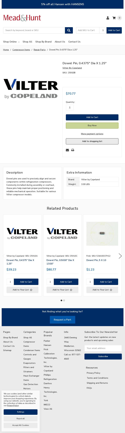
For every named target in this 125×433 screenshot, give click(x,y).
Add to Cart (114, 30)
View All (48, 408)
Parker (47, 340)
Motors (26, 388)
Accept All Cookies (20, 425)
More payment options (92, 133)
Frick (46, 349)
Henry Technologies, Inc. (50, 392)
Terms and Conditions (97, 378)
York (46, 400)
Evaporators (29, 363)
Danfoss (48, 383)
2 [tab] (64, 300)
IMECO (47, 404)
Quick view (22, 233)
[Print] (72, 150)
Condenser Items (31, 350)
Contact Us (74, 41)
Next (120, 256)
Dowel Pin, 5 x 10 (96, 260)
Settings (20, 412)
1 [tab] (61, 300)
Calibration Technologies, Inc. (50, 358)
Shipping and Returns (97, 383)
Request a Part (62, 319)
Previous (4, 256)
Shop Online (10, 41)
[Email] (67, 150)
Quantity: (70, 102)
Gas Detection (30, 384)
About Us (60, 41)
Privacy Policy (93, 373)
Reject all (21, 418)
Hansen (47, 345)
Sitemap (7, 350)
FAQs (89, 388)
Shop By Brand (43, 41)
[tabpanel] (22, 255)
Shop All (27, 41)
